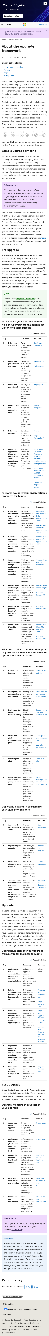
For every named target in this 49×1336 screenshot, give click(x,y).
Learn (4, 40)
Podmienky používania (10, 1329)
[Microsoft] (24, 24)
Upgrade (7, 73)
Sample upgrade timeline (13, 67)
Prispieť (12, 1323)
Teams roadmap (41, 863)
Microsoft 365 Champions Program (42, 883)
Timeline (37, 431)
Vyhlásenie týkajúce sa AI (11, 1320)
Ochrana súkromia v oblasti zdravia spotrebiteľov (20, 1326)
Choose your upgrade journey (38, 484)
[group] (24, 575)
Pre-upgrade (8, 70)
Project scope (39, 366)
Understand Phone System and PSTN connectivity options (39, 473)
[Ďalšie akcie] (45, 40)
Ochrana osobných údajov (28, 1323)
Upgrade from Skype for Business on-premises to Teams (41, 1034)
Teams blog (17, 1229)
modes (36, 193)
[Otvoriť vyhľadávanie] (35, 24)
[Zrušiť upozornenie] (45, 3)
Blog (3, 1323)
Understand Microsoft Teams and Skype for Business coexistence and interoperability (40, 456)
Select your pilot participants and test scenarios (42, 693)
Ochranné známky (29, 1329)
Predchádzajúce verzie (32, 1320)
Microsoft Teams (15, 40)
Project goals (39, 384)
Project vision (39, 361)
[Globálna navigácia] (2, 24)
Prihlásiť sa (43, 24)
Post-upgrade (9, 76)
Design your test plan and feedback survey (42, 712)
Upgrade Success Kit (25, 298)
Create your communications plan (42, 737)
